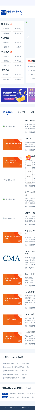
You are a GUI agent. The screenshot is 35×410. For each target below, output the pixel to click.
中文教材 (6, 75)
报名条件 (6, 42)
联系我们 (29, 182)
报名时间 (6, 47)
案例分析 (18, 75)
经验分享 (18, 79)
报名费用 (18, 47)
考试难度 (18, 61)
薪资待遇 (18, 33)
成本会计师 (13, 393)
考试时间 (6, 56)
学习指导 (6, 79)
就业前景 (6, 33)
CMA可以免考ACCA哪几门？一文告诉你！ (17, 363)
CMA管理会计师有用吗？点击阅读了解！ (16, 370)
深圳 (18, 397)
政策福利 (18, 28)
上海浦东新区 (25, 397)
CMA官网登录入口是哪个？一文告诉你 (16, 374)
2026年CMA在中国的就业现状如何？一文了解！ (17, 367)
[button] (27, 38)
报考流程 (18, 42)
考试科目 (18, 56)
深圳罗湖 (12, 397)
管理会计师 (21, 393)
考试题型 (6, 61)
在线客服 (29, 165)
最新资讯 (7, 112)
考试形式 (6, 65)
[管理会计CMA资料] (14, 95)
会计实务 (22, 112)
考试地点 (18, 65)
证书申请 (6, 28)
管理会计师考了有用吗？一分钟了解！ (16, 378)
